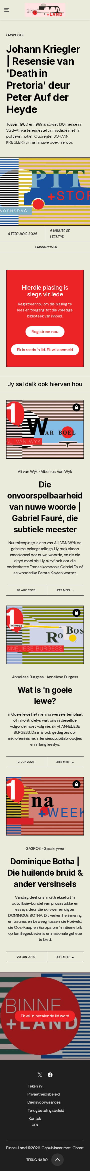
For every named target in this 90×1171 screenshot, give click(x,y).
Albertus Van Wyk (56, 471)
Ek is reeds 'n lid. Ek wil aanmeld (45, 349)
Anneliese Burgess (28, 677)
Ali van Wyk (28, 471)
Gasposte (15, 35)
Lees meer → (65, 590)
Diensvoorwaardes (35, 1102)
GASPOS (34, 848)
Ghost (78, 1147)
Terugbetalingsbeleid (35, 1110)
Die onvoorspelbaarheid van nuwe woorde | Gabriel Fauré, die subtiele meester (44, 507)
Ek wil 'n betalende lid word (45, 1016)
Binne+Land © (18, 1147)
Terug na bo (37, 1159)
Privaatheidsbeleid (35, 1094)
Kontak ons (35, 1121)
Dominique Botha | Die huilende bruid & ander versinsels (45, 873)
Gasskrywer (46, 247)
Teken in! (35, 1086)
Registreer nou (45, 331)
